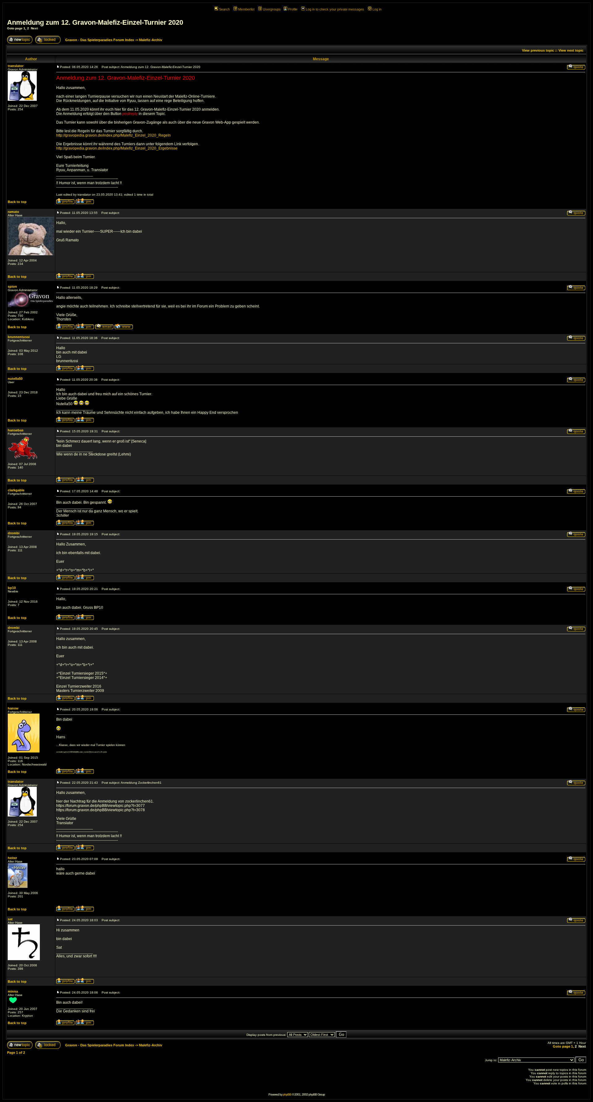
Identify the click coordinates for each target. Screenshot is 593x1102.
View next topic (570, 50)
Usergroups (272, 9)
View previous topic (538, 50)
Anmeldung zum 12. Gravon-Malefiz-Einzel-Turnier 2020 (95, 22)
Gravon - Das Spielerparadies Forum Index (99, 40)
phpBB (287, 1094)
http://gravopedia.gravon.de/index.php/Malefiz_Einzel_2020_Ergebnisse (117, 148)
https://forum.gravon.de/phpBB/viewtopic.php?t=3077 (100, 805)
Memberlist (246, 9)
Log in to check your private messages (335, 9)
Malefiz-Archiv (150, 40)
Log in (376, 9)
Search (224, 9)
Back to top (17, 202)
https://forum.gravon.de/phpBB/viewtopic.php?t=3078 (100, 810)
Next (34, 28)
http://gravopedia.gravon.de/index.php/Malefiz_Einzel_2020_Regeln (113, 135)
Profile (292, 9)
